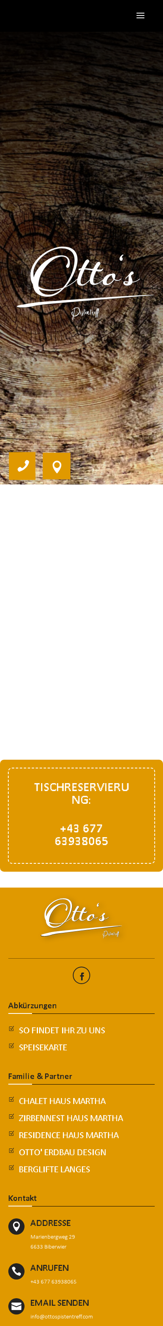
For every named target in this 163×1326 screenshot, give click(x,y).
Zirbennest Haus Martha (71, 1118)
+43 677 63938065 (53, 1281)
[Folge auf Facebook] (82, 976)
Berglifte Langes (54, 1169)
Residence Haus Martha (69, 1135)
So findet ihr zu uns (62, 1030)
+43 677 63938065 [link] (81, 834)
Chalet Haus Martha (62, 1101)
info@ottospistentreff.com (61, 1316)
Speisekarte (43, 1047)
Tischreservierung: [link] (81, 793)
